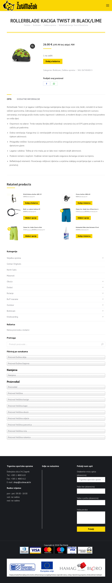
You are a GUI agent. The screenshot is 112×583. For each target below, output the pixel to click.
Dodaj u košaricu (53, 61)
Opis (9, 99)
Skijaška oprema (14, 258)
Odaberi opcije (30, 218)
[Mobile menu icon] (107, 5)
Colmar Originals (14, 264)
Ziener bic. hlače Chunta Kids (32, 227)
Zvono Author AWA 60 (83, 194)
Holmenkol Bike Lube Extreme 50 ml (87, 227)
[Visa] (35, 553)
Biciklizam (57, 70)
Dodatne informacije (28, 99)
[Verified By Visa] (72, 553)
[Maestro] (60, 553)
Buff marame (12, 299)
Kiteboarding (12, 317)
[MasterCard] (48, 553)
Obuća (9, 281)
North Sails (12, 269)
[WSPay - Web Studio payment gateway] (85, 553)
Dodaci (10, 287)
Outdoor (10, 305)
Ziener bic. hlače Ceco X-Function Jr (87, 209)
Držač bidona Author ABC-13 (32, 194)
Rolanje (10, 293)
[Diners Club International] (24, 553)
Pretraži (102, 344)
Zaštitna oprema (68, 70)
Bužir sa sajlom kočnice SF (31, 209)
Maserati (10, 275)
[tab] (9, 97)
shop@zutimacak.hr (22, 482)
